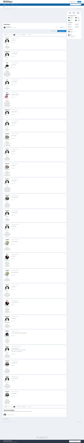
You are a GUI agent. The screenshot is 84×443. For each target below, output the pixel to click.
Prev (5, 34)
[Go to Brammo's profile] (7, 152)
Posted (15, 51)
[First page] (4, 34)
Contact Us (46, 437)
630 (7, 247)
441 (7, 141)
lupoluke (7, 224)
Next (24, 34)
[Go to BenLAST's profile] (7, 182)
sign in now (22, 411)
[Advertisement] (19, 17)
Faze (7, 120)
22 (7, 87)
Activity (8, 4)
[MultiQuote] (12, 42)
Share (57, 27)
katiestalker (7, 316)
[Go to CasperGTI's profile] (7, 198)
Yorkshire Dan (7, 51)
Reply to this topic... (11, 414)
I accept (75, 441)
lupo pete (7, 38)
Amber (78, 17)
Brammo (7, 149)
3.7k (7, 202)
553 (7, 45)
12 (17, 34)
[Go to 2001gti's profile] (69, 18)
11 (7, 59)
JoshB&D (7, 239)
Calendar (16, 6)
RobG (7, 62)
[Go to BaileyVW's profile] (7, 137)
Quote (14, 42)
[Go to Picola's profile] (7, 257)
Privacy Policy (42, 437)
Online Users (11, 6)
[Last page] (26, 34)
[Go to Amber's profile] (76, 18)
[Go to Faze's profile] (7, 83)
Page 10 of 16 (29, 34)
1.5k (7, 338)
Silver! (7, 92)
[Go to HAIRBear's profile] (7, 334)
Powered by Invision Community (42, 438)
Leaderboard (12, 4)
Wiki (16, 4)
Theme (37, 437)
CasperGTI (7, 195)
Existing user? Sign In (73, 1)
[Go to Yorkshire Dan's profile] (7, 55)
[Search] (80, 4)
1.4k (7, 292)
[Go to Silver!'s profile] (7, 96)
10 (14, 34)
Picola (7, 254)
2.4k (7, 70)
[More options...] (65, 38)
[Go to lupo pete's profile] (7, 41)
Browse (5, 4)
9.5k (7, 261)
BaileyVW (7, 133)
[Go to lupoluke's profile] (7, 227)
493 (7, 156)
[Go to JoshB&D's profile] (7, 243)
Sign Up (79, 1)
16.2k (7, 100)
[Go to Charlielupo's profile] (5, 27)
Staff (7, 6)
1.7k (7, 186)
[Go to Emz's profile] (69, 20)
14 (20, 34)
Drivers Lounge (14, 27)
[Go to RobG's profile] (7, 66)
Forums (4, 6)
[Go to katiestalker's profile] (7, 320)
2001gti (71, 17)
